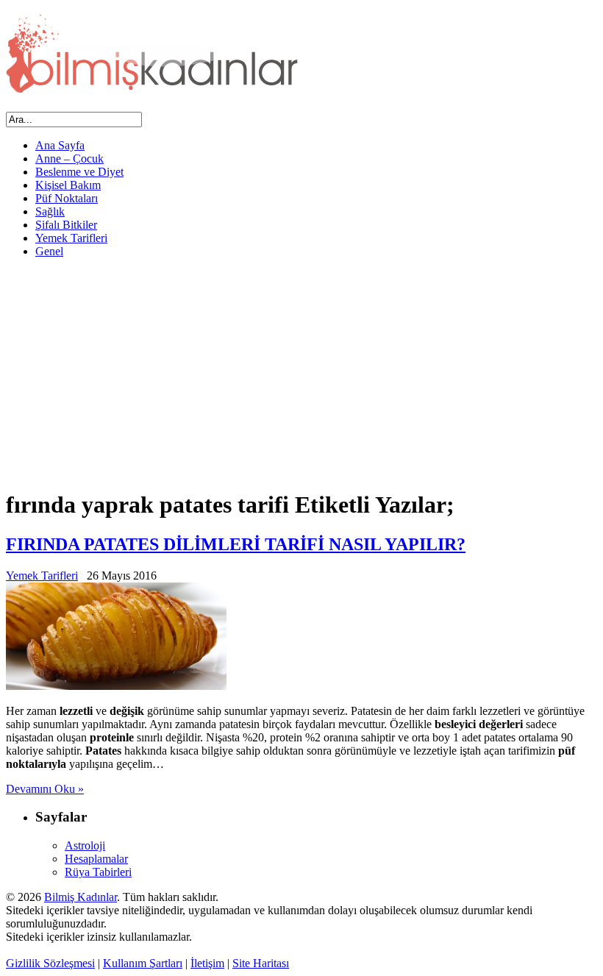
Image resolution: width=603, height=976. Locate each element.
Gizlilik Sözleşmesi (50, 963)
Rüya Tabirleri (98, 872)
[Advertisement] (301, 373)
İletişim (207, 963)
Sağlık (50, 211)
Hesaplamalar (96, 858)
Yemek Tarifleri (71, 238)
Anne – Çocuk (69, 158)
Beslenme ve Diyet (79, 171)
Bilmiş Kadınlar (80, 897)
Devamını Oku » (45, 789)
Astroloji (85, 845)
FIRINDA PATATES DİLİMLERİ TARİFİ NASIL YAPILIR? (235, 544)
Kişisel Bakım (68, 185)
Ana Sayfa (60, 145)
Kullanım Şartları (142, 963)
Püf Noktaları (66, 198)
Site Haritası (260, 963)
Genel (49, 251)
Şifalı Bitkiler (66, 224)
